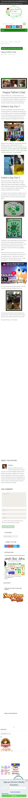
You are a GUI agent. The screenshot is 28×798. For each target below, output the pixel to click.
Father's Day (17, 41)
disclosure (25, 3)
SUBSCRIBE (7, 583)
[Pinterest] (8, 546)
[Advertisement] (14, 66)
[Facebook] (5, 546)
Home (2, 41)
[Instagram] (12, 546)
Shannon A (4, 54)
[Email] (18, 546)
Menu (3, 30)
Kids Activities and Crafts (16, 48)
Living (6, 41)
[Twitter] (15, 546)
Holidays (11, 41)
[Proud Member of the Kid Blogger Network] (6, 774)
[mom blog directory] (6, 750)
